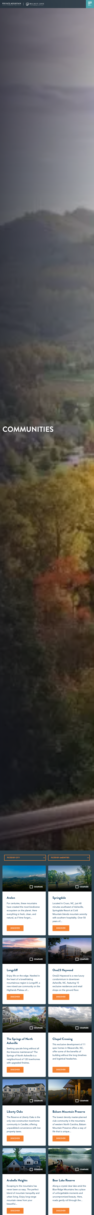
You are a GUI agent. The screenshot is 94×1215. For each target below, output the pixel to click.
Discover (15, 928)
